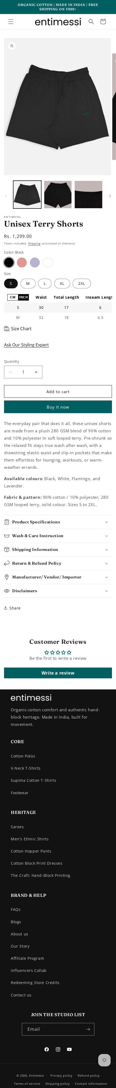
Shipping (34, 243)
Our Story (20, 946)
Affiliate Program (27, 958)
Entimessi (36, 1075)
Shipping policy (57, 1084)
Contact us (21, 995)
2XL (81, 283)
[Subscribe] (88, 1029)
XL (62, 283)
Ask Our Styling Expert (26, 345)
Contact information (91, 1084)
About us (19, 934)
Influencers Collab (29, 970)
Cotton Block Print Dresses (37, 863)
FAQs (16, 909)
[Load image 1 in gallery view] (27, 195)
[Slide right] (110, 196)
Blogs (16, 921)
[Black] (9, 262)
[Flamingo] (22, 262)
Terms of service (27, 1084)
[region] (58, 307)
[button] (11, 22)
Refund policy (89, 1075)
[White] (48, 262)
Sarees (17, 826)
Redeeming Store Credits (35, 982)
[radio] (12, 297)
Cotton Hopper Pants (31, 851)
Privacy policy (61, 1075)
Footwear (20, 792)
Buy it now (58, 407)
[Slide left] (6, 196)
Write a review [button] (58, 673)
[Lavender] (35, 262)
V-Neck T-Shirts (26, 768)
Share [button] (15, 608)
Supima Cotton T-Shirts (33, 780)
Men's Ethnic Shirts (30, 838)
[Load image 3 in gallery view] (88, 195)
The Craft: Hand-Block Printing (40, 875)
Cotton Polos (23, 756)
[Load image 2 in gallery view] (58, 195)
